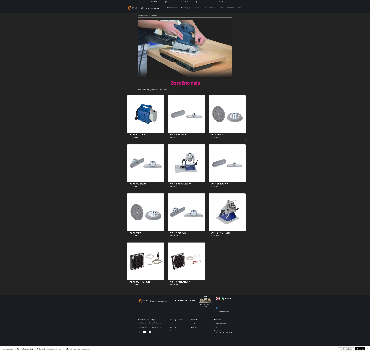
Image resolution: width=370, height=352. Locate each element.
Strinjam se (360, 349)
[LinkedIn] (154, 332)
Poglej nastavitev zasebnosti (81, 349)
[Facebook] (140, 332)
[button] (172, 7)
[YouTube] (144, 332)
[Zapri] (368, 348)
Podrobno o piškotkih (346, 349)
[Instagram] (149, 332)
